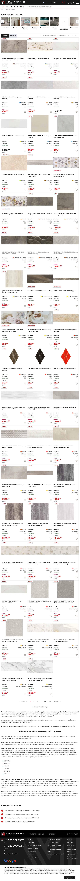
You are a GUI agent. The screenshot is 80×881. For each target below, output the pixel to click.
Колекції (13, 35)
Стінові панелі (32, 851)
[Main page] (13, 833)
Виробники (70, 842)
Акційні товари (32, 857)
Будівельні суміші (33, 848)
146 (50, 701)
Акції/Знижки (32, 860)
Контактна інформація (11, 854)
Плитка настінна (74, 27)
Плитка (30, 839)
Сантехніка (31, 842)
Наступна (56, 701)
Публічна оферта (72, 854)
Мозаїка (15, 27)
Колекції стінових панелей (56, 854)
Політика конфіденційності (72, 857)
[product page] (66, 85)
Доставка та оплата (71, 846)
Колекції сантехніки (54, 839)
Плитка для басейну (25, 28)
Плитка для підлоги (54, 28)
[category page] (5, 21)
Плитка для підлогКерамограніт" (64, 28)
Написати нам (8, 851)
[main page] (13, 2)
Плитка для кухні (44, 27)
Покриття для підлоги (34, 845)
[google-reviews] (10, 862)
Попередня (24, 701)
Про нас (69, 839)
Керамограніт (5, 27)
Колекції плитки (53, 842)
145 (45, 701)
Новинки (30, 854)
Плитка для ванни (35, 28)
